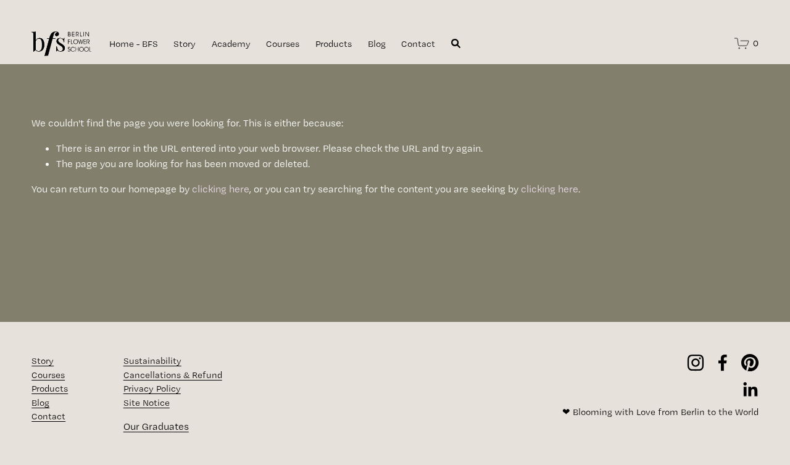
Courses (282, 43)
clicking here (220, 189)
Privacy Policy (152, 388)
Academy (231, 43)
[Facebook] (722, 362)
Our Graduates (156, 426)
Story (184, 43)
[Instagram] (695, 362)
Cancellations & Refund (172, 375)
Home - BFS (133, 43)
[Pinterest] (750, 362)
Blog (377, 43)
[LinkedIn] (750, 389)
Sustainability (152, 360)
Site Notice (146, 402)
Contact (418, 43)
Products (333, 43)
